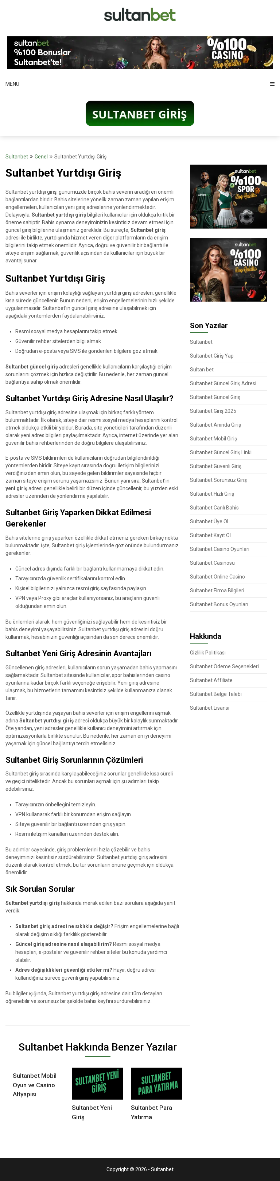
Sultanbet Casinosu (212, 563)
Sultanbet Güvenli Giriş (215, 466)
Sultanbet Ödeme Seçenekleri (224, 666)
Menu (12, 84)
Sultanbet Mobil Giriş (213, 439)
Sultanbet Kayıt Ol (210, 535)
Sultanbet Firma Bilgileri (217, 590)
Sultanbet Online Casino (217, 577)
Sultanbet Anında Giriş (215, 425)
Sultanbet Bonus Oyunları (219, 604)
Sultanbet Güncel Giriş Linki (221, 452)
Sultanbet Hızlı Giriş (212, 494)
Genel (41, 157)
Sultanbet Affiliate (211, 680)
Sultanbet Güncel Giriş (215, 397)
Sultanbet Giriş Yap (212, 356)
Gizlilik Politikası (208, 653)
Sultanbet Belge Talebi (216, 694)
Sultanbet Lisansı (209, 708)
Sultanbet (16, 157)
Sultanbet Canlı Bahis (214, 508)
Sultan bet (202, 369)
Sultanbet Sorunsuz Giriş (218, 480)
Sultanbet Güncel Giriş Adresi (223, 383)
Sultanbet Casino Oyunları (219, 549)
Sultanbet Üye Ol (209, 521)
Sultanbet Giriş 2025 (213, 411)
